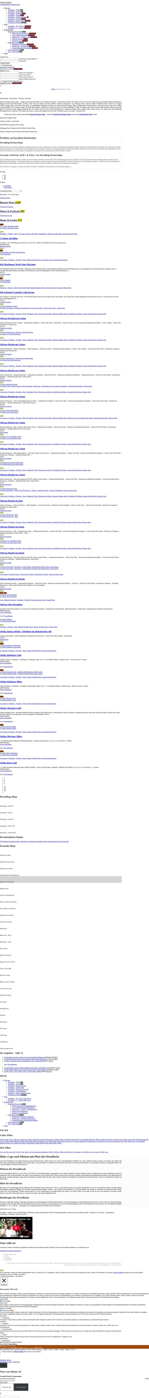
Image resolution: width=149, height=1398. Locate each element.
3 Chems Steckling (9, 238)
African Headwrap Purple (12, 579)
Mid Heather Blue (30, 1141)
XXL (103, 1152)
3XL (7, 1152)
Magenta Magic (19, 1141)
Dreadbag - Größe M (23, 600)
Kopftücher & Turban (75, 314)
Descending (8, 187)
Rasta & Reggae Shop (37, 114)
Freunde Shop (8, 30)
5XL (22, 1152)
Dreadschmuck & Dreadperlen (25, 48)
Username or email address (28, 59)
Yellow (59, 1143)
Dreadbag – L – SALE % (19, 28)
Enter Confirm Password (27, 79)
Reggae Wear (102, 314)
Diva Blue (95, 1139)
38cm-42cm (38, 1152)
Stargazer (3, 1143)
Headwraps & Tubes (45, 314)
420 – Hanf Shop (15, 52)
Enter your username (26, 73)
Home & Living (20, 41)
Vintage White (39, 1143)
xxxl (106, 1152)
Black (31, 1139)
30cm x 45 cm (29, 1152)
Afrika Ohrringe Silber (11, 736)
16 (5, 790)
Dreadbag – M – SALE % (19, 26)
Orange (76, 1141)
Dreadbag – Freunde (17, 19)
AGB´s (6, 1256)
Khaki (12, 1141)
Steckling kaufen (5, 246)
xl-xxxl (96, 1152)
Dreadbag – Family (16, 15)
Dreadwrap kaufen (6, 328)
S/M (85, 1152)
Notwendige (6, 1301)
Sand (118, 1141)
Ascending (7, 186)
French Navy (109, 1139)
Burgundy (50, 1139)
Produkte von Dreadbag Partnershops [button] (18, 137)
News (6, 53)
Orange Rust (83, 1141)
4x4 (11, 1152)
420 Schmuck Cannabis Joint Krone (17, 292)
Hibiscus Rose (127, 1139)
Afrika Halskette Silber (11, 681)
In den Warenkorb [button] (6, 612)
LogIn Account (5, 63)
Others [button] (2, 1333)
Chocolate (67, 1139)
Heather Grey (118, 1139)
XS (100, 1152)
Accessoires (4, 260)
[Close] (3, 1365)
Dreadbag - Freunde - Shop (9, 234)
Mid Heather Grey (42, 1141)
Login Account (17, 83)
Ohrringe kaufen (5, 274)
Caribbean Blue (58, 1139)
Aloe (10, 1139)
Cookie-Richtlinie (118, 1272)
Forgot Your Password (7, 67)
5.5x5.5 (18, 1152)
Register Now (17, 69)
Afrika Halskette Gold (10, 655)
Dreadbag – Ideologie (17, 13)
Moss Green (66, 1141)
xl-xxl (91, 1152)
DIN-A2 (57, 1152)
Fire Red (102, 1139)
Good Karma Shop (16, 50)
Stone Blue (21, 1143)
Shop (5, 24)
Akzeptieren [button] (19, 1276)
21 (5, 175)
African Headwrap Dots (11, 500)
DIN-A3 (63, 1152)
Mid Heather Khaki (55, 1141)
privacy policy (19, 1351)
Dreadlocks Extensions (23, 44)
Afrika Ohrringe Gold (10, 708)
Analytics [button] (3, 1321)
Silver (123, 1141)
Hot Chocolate (137, 1139)
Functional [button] (3, 1316)
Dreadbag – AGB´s (15, 12)
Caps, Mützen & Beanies (23, 35)
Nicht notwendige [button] (5, 1308)
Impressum (7, 1260)
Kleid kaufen (4, 639)
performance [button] (4, 1338)
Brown (44, 1139)
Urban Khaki (30, 1143)
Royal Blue (113, 1141)
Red (107, 1141)
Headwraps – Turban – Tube (24, 37)
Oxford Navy (101, 1141)
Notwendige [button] (4, 1299)
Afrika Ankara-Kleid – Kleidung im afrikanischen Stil (25, 631)
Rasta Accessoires (20, 39)
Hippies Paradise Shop (55, 234)
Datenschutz (8, 1258)
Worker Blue (53, 1143)
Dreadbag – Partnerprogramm (18, 17)
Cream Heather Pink (85, 1139)
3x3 (4, 1152)
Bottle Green (37, 1139)
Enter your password (26, 77)
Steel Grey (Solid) (12, 1143)
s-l (82, 1152)
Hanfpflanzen (42, 234)
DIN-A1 (51, 1152)
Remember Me (7, 65)
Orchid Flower (92, 1141)
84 (5, 179)
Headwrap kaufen (5, 354)
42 (5, 177)
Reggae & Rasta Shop (17, 32)
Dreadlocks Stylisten (17, 22)
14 (5, 787)
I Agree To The (12, 81)
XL (88, 1152)
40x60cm (45, 1152)
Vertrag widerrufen (10, 1254)
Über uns (7, 8)
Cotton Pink (74, 1139)
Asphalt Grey (24, 1139)
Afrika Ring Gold (8, 763)
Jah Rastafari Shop (85, 114)
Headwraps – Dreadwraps (23, 46)
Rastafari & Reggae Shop (62, 114)
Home (53, 89)
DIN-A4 (69, 1152)
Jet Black (7, 1141)
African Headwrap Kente (12, 527)
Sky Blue (128, 1141)
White (46, 1143)
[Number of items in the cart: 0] (1, 85)
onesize (77, 1152)
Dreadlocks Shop (16, 42)
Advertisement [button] (4, 1327)
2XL (1, 1152)
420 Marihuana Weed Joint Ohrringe (18, 264)
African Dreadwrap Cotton (13, 318)
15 (5, 789)
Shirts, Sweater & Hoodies (24, 33)
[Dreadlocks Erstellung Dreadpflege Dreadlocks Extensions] (34, 841)
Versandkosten (8, 616)
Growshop (21, 234)
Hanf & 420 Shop (31, 234)
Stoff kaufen (4, 432)
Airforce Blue (4, 1139)
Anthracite (16, 1139)
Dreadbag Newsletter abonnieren (10, 1251)
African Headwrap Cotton (12, 344)
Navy (71, 1141)
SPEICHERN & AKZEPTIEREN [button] (11, 1342)
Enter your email (25, 75)
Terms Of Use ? (18, 81)
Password (23, 61)
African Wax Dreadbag (11, 604)
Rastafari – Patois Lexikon (19, 21)
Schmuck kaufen (5, 302)
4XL (14, 1152)
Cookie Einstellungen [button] (7, 1276)
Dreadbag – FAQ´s (15, 10)
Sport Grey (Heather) (138, 1141)
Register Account (6, 83)
